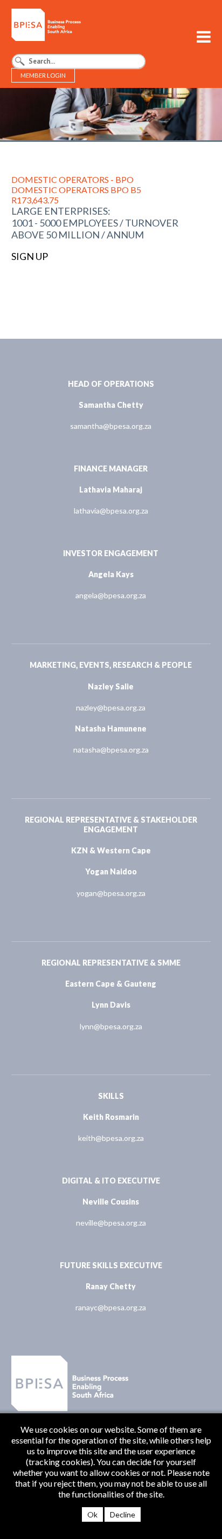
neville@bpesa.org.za (111, 1222)
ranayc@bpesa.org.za (110, 1307)
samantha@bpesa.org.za (110, 425)
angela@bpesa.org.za (110, 595)
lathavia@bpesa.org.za (111, 510)
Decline (122, 1514)
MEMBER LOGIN (43, 75)
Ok (92, 1514)
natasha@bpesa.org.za (111, 749)
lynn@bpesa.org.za (111, 1026)
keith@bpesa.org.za (111, 1138)
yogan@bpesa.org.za (111, 893)
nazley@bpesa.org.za (110, 707)
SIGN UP (29, 256)
